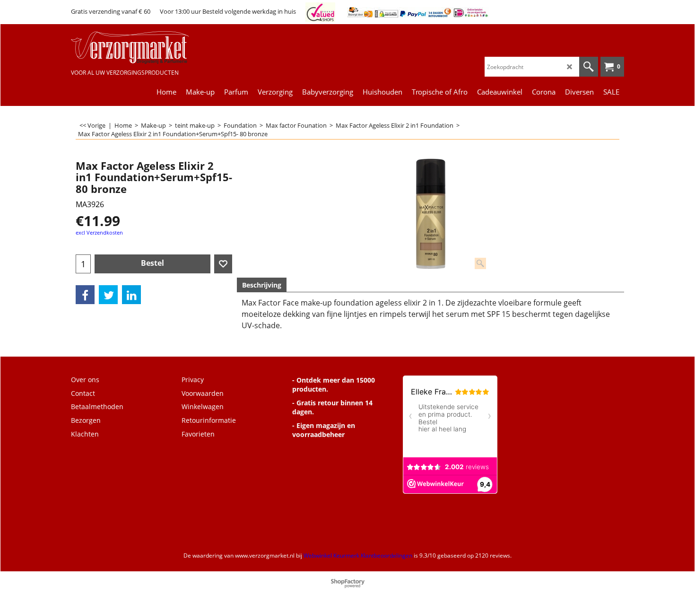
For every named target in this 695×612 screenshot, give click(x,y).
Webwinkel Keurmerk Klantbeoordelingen (358, 555)
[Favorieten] (223, 264)
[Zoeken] (588, 67)
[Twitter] (108, 294)
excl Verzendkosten (99, 232)
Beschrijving (261, 284)
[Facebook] (85, 294)
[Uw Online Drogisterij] (142, 47)
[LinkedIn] (131, 294)
